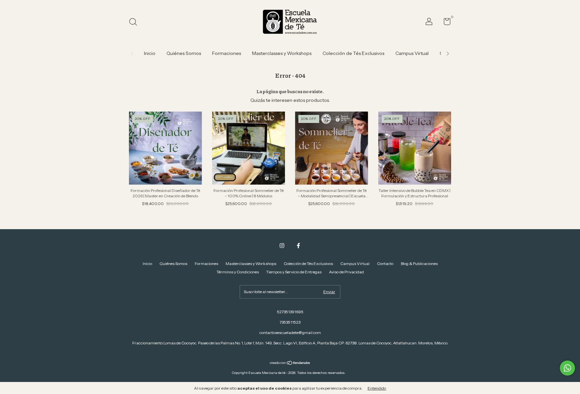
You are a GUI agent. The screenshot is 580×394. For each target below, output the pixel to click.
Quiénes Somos (183, 53)
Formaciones (226, 53)
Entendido (377, 388)
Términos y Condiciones (237, 271)
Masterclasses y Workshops (281, 53)
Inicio (149, 53)
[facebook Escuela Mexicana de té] (298, 245)
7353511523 (290, 322)
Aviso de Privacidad (346, 271)
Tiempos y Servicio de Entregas (294, 271)
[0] (444, 23)
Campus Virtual (412, 53)
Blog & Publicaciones (419, 263)
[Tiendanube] (290, 363)
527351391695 (290, 311)
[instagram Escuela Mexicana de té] (282, 245)
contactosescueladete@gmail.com (290, 332)
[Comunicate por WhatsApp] (567, 368)
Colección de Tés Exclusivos (353, 53)
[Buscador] (135, 22)
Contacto (385, 263)
